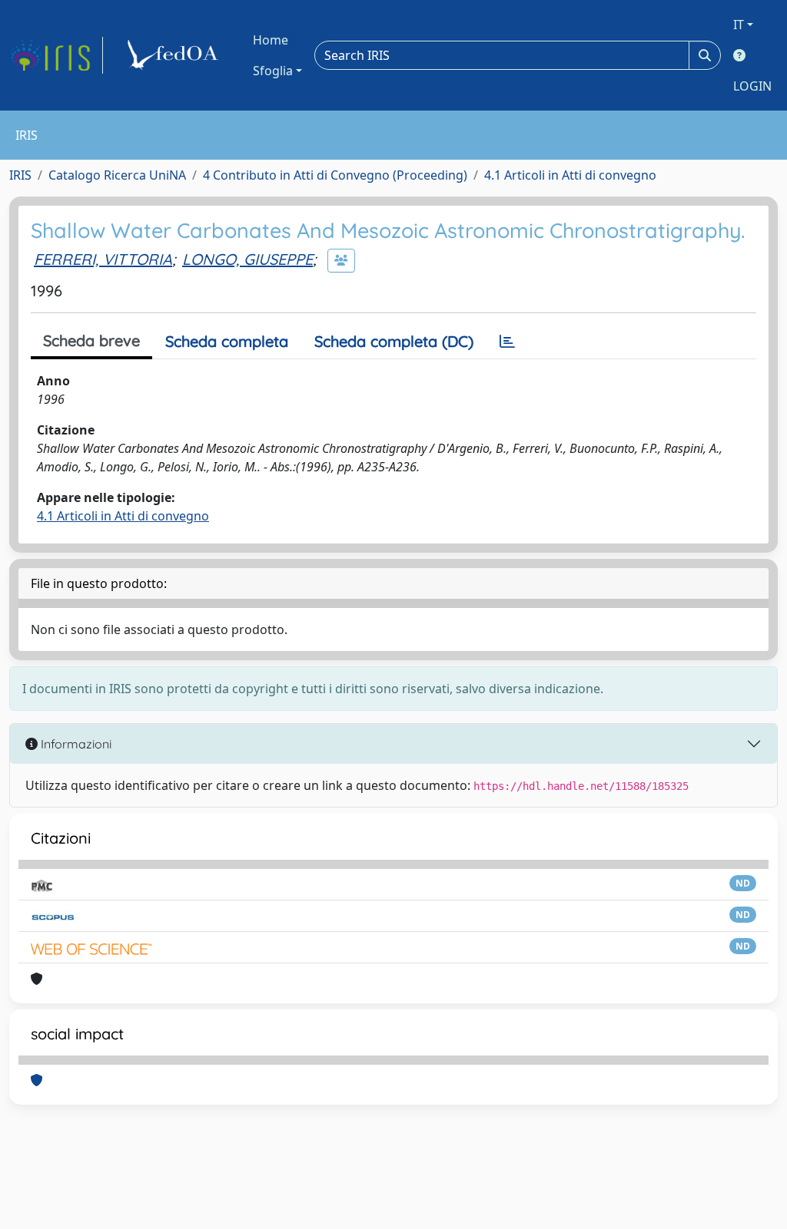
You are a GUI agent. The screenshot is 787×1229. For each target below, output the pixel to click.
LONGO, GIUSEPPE (247, 259)
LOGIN (752, 86)
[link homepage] (56, 55)
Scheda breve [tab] (91, 340)
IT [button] (738, 24)
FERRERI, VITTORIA (103, 259)
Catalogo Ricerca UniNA (117, 175)
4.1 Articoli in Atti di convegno (570, 175)
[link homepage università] (175, 55)
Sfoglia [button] (273, 70)
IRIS (20, 175)
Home (270, 39)
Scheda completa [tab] (226, 341)
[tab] (507, 341)
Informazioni (74, 744)
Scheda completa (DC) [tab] (393, 341)
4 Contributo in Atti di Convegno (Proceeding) (335, 175)
